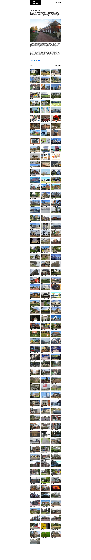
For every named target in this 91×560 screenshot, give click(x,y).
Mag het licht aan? (57, 65)
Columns (56, 2)
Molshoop (32, 65)
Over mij (59, 2)
